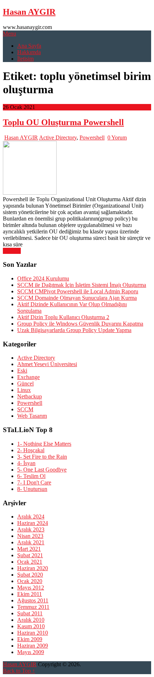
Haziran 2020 (32, 568)
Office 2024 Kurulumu (43, 278)
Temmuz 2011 (33, 607)
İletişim (25, 59)
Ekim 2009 (29, 639)
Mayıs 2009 (30, 652)
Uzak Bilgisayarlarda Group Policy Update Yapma (74, 330)
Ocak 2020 (29, 581)
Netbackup (29, 396)
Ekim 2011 (29, 594)
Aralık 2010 (30, 620)
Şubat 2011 (30, 613)
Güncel (25, 383)
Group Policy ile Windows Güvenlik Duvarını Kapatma (80, 324)
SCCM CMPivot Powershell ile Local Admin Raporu (77, 291)
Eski (22, 371)
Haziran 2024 (32, 523)
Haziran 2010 (32, 633)
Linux (24, 390)
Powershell (92, 137)
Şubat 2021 (30, 555)
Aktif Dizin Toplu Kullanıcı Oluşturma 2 (63, 317)
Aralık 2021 (30, 542)
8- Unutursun (32, 489)
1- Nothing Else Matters (44, 444)
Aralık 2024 (30, 516)
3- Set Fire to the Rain (42, 457)
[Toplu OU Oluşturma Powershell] (77, 168)
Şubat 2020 (30, 575)
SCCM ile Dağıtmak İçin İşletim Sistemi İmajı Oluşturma (81, 285)
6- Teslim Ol (31, 476)
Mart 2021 (29, 549)
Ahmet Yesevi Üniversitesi (47, 364)
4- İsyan (26, 463)
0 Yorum (117, 137)
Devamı (12, 251)
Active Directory (58, 137)
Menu (9, 33)
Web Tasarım (32, 416)
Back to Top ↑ (19, 671)
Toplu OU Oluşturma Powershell (63, 122)
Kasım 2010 (31, 626)
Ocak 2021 (29, 562)
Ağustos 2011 (32, 600)
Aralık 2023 (30, 529)
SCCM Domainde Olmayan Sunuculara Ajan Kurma (77, 298)
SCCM (25, 409)
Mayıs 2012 (30, 587)
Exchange (28, 377)
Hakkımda (29, 52)
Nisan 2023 (30, 536)
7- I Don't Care (34, 482)
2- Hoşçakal (30, 450)
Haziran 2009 (32, 646)
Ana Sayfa (29, 46)
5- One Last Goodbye (42, 470)
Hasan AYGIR (29, 11)
